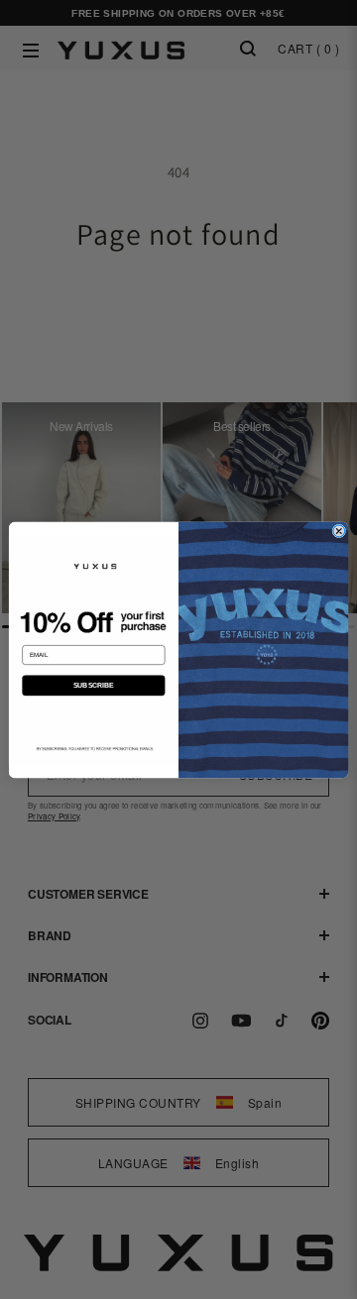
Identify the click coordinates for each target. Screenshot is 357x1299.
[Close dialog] (339, 531)
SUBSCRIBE (93, 684)
